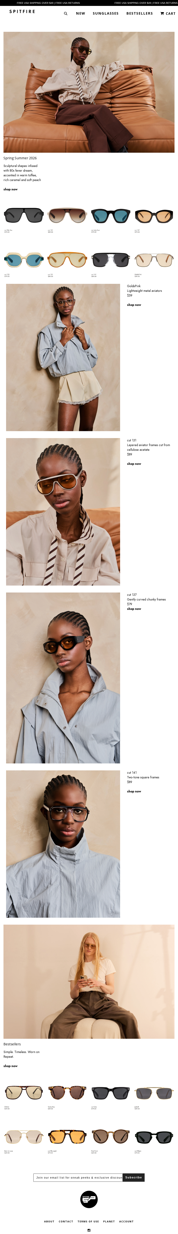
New (80, 13)
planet (109, 1221)
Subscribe (133, 1177)
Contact (66, 1221)
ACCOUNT (126, 1221)
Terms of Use (88, 1221)
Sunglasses (106, 13)
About (49, 1221)
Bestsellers (139, 13)
